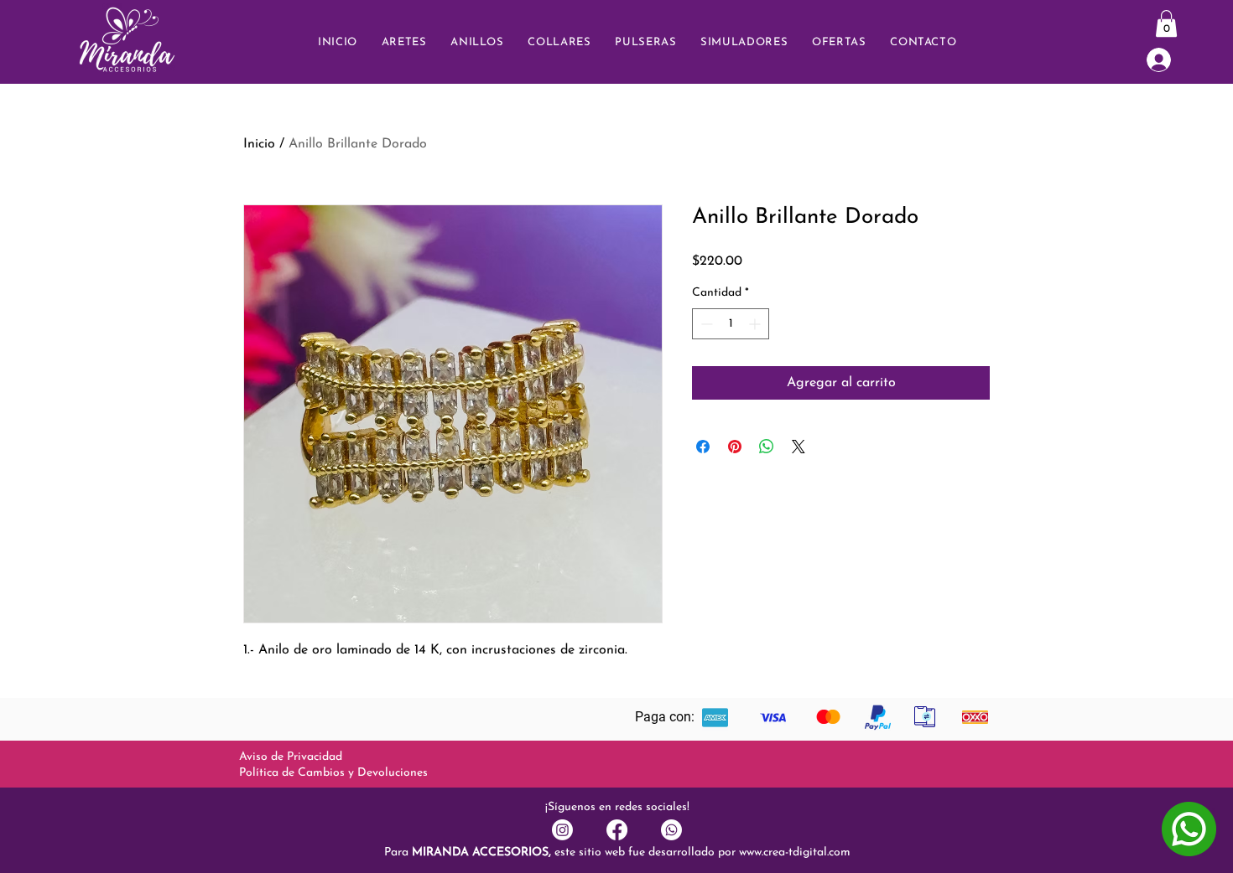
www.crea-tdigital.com (795, 852)
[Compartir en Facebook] (703, 446)
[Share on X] (798, 446)
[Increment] (756, 323)
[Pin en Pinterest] (735, 446)
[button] (923, 42)
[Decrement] (705, 323)
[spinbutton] (730, 323)
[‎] (1170, 60)
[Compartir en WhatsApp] (767, 446)
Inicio (259, 144)
